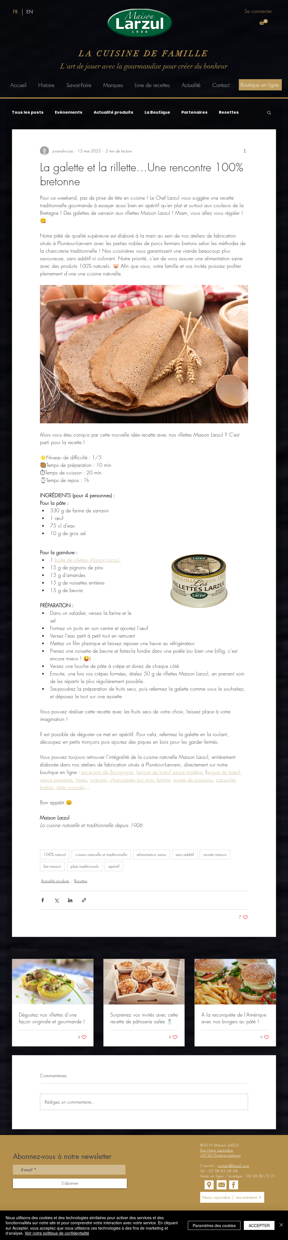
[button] (263, 22)
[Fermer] (281, 1225)
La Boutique (157, 112)
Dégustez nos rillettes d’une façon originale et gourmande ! (52, 1018)
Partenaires (194, 112)
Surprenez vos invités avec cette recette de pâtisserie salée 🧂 (144, 1018)
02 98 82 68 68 (223, 1170)
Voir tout (269, 948)
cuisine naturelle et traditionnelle (101, 854)
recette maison (215, 854)
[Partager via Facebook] (42, 900)
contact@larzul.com (233, 1165)
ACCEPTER (259, 1225)
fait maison (52, 866)
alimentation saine (151, 854)
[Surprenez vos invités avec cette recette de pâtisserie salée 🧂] (144, 981)
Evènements (68, 112)
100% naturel (55, 854)
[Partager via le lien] (84, 900)
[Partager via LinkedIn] (70, 900)
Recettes (229, 112)
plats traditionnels (85, 866)
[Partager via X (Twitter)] (56, 900)
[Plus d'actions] (244, 150)
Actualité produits (113, 112)
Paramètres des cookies (214, 1225)
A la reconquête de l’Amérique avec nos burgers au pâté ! (233, 1018)
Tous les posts (28, 112)
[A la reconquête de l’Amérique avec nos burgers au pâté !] (235, 981)
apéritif (113, 866)
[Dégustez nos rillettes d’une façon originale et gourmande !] (52, 981)
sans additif (185, 854)
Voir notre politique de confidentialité (57, 1233)
